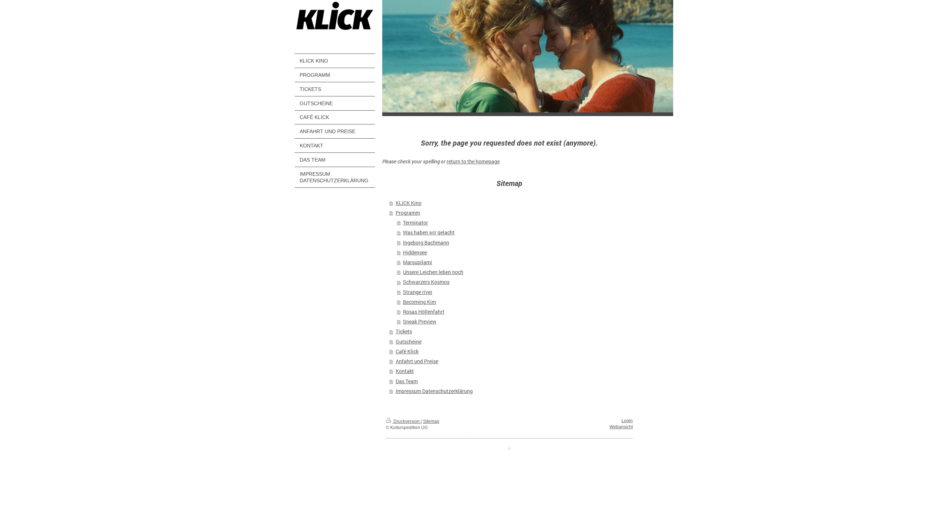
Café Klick (407, 351)
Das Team (407, 381)
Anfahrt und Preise (417, 361)
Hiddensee (415, 252)
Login (627, 420)
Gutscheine (408, 341)
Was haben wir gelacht (429, 232)
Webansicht (621, 426)
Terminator (415, 222)
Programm (408, 213)
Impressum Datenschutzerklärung (434, 391)
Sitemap (431, 421)
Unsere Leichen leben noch (433, 272)
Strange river (417, 292)
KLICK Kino (408, 203)
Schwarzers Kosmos (426, 282)
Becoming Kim (419, 302)
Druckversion (406, 421)
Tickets (404, 331)
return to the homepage (473, 161)
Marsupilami (417, 262)
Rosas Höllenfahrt (423, 312)
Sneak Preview (419, 321)
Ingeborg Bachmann (426, 242)
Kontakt (405, 371)
